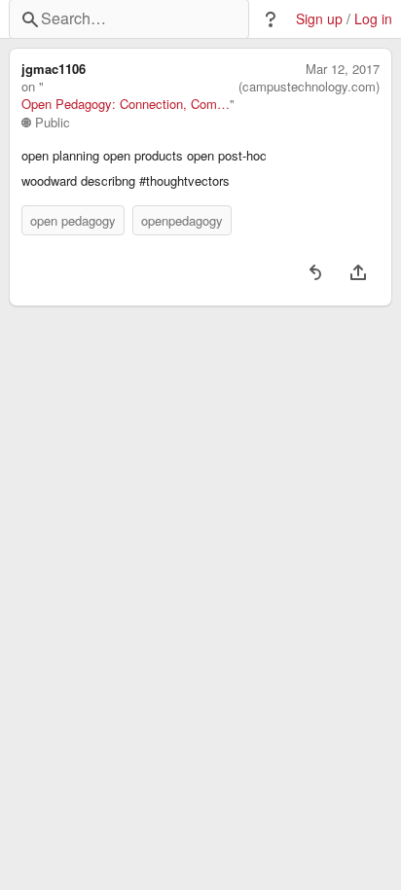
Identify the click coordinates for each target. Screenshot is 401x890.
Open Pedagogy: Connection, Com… (125, 104)
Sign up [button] (319, 19)
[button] (270, 19)
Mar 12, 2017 (343, 69)
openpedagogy (182, 220)
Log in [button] (373, 19)
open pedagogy (73, 220)
